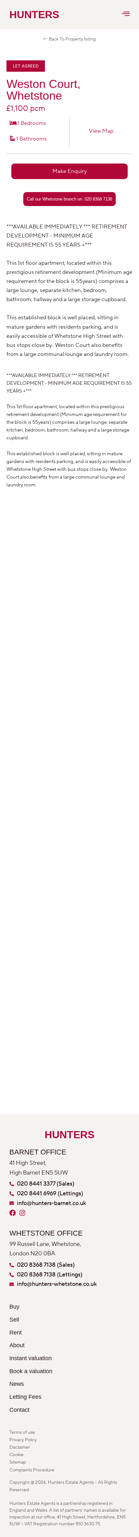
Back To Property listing (72, 39)
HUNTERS (21, 14)
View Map (101, 131)
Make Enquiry (69, 171)
